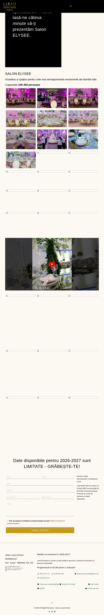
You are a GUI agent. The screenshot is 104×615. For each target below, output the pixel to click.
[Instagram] (52, 611)
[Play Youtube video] (52, 264)
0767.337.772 (45, 574)
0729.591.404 (59, 574)
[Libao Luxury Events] (9, 6)
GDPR (42, 588)
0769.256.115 (45, 578)
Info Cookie (95, 584)
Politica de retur (93, 588)
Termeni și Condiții (68, 584)
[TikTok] (55, 611)
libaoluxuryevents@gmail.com (88, 574)
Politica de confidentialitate (49, 584)
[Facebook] (49, 611)
